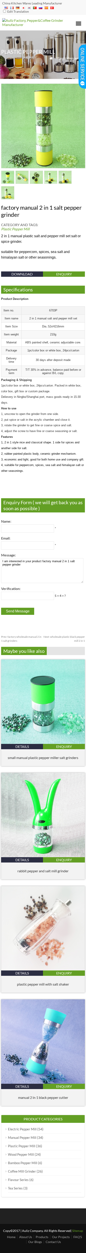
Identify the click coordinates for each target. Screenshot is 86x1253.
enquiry (64, 274)
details (22, 746)
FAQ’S (77, 1237)
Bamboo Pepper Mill (22, 1163)
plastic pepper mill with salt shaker (43, 984)
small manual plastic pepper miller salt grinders (43, 757)
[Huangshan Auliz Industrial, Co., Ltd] (32, 24)
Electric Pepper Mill (22, 1129)
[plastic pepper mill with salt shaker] (43, 969)
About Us (25, 1237)
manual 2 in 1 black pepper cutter (43, 1097)
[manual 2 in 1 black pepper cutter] (43, 1082)
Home (11, 1237)
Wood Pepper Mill (21, 1154)
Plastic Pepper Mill (70, 58)
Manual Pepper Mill (22, 1137)
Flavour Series (18, 1180)
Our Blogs (35, 1242)
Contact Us (53, 1242)
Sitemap (77, 1231)
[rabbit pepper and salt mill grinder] (43, 856)
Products (42, 1237)
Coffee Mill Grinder (22, 1171)
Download (22, 274)
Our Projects (61, 1237)
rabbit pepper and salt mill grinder (43, 871)
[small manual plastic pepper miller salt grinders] (43, 742)
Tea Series (15, 1188)
